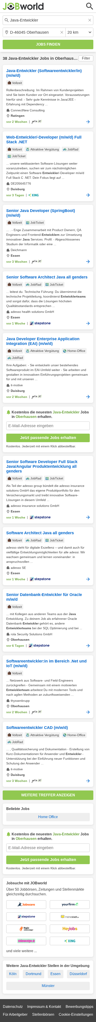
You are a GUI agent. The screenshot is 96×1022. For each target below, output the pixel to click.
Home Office (48, 817)
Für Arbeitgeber (15, 1014)
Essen (55, 974)
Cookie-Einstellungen (76, 1014)
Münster (48, 986)
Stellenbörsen (43, 1014)
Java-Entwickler (23, 58)
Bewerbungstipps (79, 1007)
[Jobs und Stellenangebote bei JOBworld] (23, 6)
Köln (13, 974)
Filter (86, 58)
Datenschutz (13, 1007)
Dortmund (33, 974)
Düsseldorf (78, 974)
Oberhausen (66, 58)
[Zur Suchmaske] (89, 6)
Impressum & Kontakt (44, 1007)
